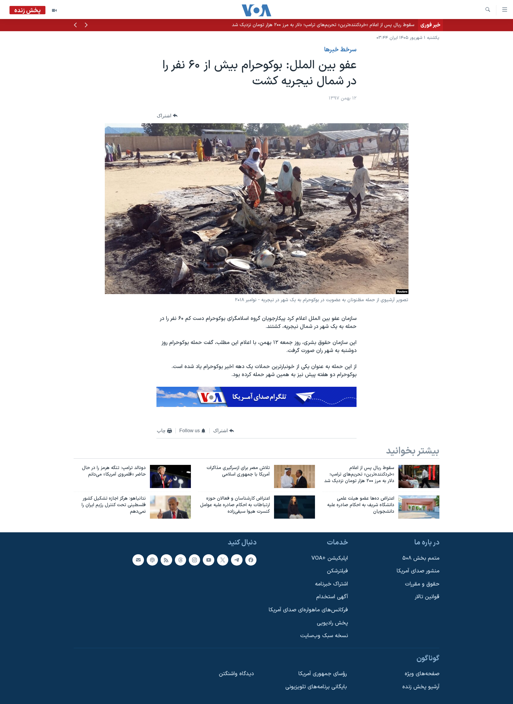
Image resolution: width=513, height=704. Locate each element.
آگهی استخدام (332, 597)
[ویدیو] (54, 10)
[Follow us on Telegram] (236, 559)
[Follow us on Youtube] (208, 559)
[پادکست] (152, 559)
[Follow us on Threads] (180, 559)
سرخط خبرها (340, 50)
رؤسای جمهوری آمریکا (322, 674)
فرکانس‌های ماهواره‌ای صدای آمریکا (308, 610)
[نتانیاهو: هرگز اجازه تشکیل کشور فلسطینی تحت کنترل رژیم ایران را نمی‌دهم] (170, 507)
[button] (86, 25)
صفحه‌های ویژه (422, 674)
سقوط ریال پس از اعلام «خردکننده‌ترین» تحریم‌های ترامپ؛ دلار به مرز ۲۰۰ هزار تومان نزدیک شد (323, 25)
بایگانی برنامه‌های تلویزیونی (316, 687)
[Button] (167, 116)
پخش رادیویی (332, 623)
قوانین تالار (427, 597)
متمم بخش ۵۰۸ (420, 558)
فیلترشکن (337, 571)
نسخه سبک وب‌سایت (324, 636)
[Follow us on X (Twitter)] (222, 559)
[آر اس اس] (166, 559)
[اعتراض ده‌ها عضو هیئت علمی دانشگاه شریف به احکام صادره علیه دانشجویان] (418, 507)
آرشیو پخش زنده (420, 687)
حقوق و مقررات (422, 584)
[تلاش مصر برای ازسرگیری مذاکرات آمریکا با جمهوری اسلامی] (294, 476)
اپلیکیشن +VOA (329, 558)
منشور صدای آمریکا (418, 571)
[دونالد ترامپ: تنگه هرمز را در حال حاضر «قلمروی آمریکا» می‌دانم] (170, 476)
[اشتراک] (138, 559)
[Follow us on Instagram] (194, 559)
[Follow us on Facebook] (250, 559)
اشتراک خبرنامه (331, 584)
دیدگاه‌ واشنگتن (236, 674)
